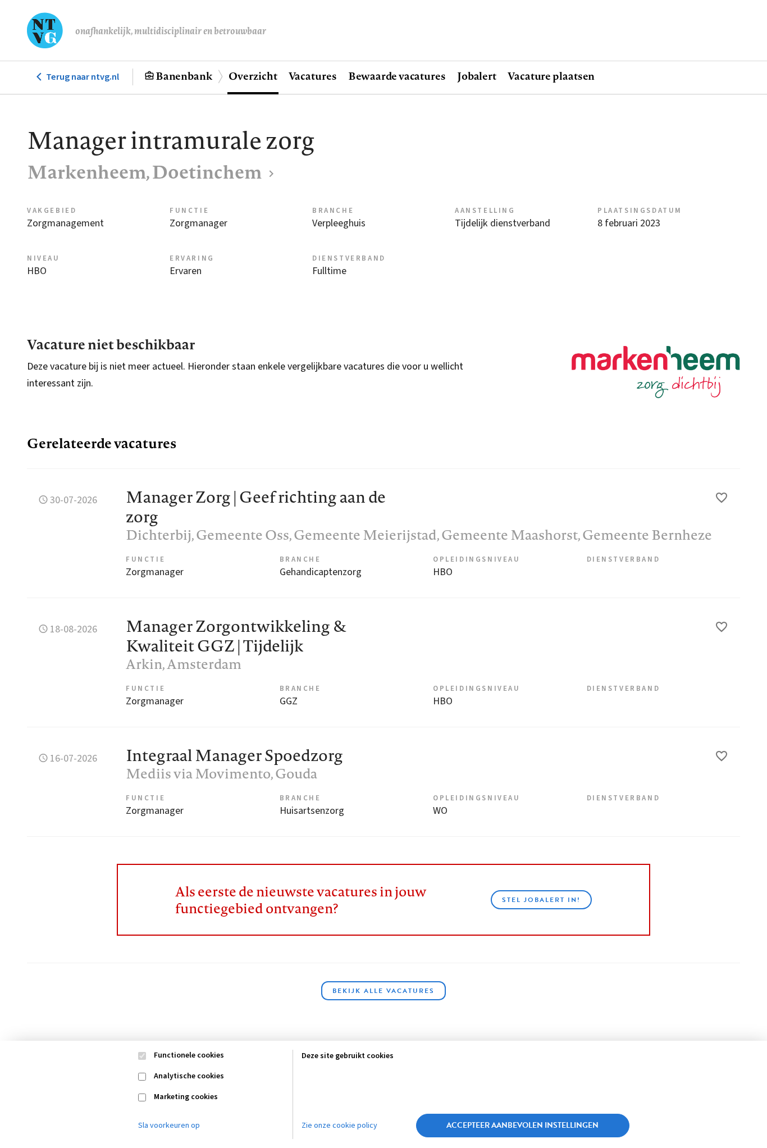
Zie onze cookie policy (339, 1125)
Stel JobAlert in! (541, 900)
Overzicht (253, 76)
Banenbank (184, 76)
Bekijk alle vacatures (383, 991)
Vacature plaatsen (551, 76)
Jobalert (476, 76)
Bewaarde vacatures (397, 76)
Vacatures (313, 76)
